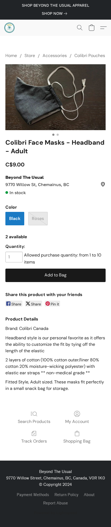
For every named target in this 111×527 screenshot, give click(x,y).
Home (11, 55)
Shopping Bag (77, 441)
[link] (55, 13)
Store (30, 55)
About (89, 495)
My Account (77, 421)
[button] (9, 28)
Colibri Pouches (89, 55)
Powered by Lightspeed (55, 512)
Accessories (55, 55)
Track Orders (34, 441)
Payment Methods (33, 495)
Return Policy (66, 495)
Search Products (34, 421)
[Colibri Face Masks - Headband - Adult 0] (55, 97)
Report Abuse (55, 503)
